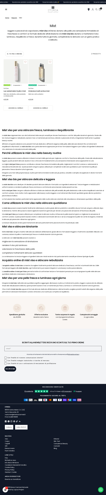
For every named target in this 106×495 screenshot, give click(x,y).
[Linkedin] (20, 422)
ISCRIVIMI (10, 369)
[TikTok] (17, 422)
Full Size (6, 88)
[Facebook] (6, 422)
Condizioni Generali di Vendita (15, 465)
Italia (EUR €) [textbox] (21, 427)
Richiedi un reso (10, 460)
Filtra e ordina (15, 54)
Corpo (7, 441)
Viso (6, 439)
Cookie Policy (9, 467)
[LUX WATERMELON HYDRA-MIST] (16, 71)
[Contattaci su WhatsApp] (100, 489)
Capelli (7, 444)
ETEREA (7, 407)
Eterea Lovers (9, 448)
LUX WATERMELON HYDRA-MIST (15, 91)
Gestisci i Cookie (11, 472)
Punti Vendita (9, 451)
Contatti (57, 446)
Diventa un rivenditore (13, 479)
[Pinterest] (14, 422)
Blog (55, 448)
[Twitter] (9, 422)
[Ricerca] (96, 9)
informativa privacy (73, 354)
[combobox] (9, 427)
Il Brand (56, 439)
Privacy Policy (9, 470)
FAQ (6, 458)
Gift (6, 446)
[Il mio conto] (93, 9)
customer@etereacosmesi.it (15, 414)
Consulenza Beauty (61, 444)
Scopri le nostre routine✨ (45, 2)
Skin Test (57, 441)
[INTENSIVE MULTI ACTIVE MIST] (40, 71)
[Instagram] (11, 422)
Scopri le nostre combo (95, 2)
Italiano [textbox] (9, 427)
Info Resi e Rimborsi (12, 463)
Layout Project (19, 490)
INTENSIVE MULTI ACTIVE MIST (39, 91)
